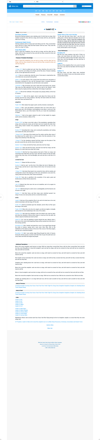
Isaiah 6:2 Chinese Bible (21, 312)
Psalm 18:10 (18, 204)
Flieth (46, 285)
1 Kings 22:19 (19, 69)
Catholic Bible (49, 325)
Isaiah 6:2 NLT (18, 301)
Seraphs (72, 285)
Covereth (22, 285)
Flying (54, 285)
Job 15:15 (17, 188)
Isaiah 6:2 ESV (19, 303)
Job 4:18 (17, 184)
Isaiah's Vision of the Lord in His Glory (67, 34)
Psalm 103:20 (18, 209)
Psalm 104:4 (18, 105)
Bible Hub (49, 328)
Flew (43, 285)
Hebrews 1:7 (18, 115)
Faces (34, 285)
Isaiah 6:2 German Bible (21, 315)
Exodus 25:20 (18, 122)
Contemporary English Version (23, 42)
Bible (10, 21)
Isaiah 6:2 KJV (19, 306)
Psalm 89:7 (18, 177)
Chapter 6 (17, 21)
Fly (51, 285)
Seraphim (61, 285)
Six (75, 285)
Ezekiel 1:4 (18, 107)
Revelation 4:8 (19, 152)
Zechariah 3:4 (18, 85)
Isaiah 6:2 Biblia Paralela (21, 310)
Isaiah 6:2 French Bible (21, 313)
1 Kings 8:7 (18, 140)
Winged (20, 287)
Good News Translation (21, 34)
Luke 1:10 (17, 91)
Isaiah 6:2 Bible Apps (20, 308)
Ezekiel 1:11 (18, 193)
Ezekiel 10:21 (18, 147)
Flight (49, 285)
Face (31, 285)
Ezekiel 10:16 (18, 213)
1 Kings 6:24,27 (19, 134)
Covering (27, 285)
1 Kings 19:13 (18, 171)
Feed (37, 285)
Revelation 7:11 (19, 96)
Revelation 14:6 (19, 233)
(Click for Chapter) (22, 32)
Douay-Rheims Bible (20, 50)
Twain (16, 287)
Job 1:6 (17, 75)
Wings (24, 287)
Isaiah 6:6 (17, 200)
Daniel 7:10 (18, 79)
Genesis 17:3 (18, 162)
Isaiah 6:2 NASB (19, 304)
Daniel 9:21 (18, 219)
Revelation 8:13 (19, 225)
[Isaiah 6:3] (98, 200)
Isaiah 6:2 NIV (18, 299)
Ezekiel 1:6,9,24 (19, 145)
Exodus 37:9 (18, 130)
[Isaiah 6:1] (2, 200)
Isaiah (13, 21)
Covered (17, 285)
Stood (83, 285)
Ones (57, 285)
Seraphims (67, 285)
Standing (79, 285)
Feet (40, 285)
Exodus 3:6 (18, 165)
